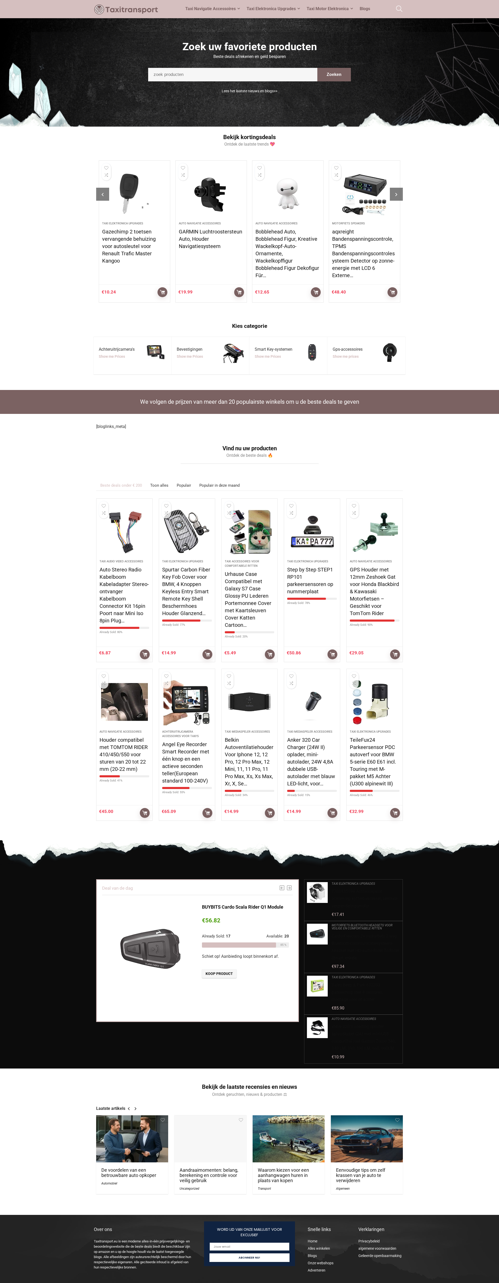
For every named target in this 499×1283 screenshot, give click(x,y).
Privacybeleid (369, 1241)
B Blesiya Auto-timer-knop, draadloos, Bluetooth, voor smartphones (363, 243)
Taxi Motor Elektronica (328, 8)
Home (312, 1241)
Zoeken (334, 74)
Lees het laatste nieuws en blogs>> (249, 91)
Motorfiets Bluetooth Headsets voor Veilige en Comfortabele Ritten (362, 926)
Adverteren (316, 1270)
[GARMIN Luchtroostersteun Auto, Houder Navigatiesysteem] (135, 193)
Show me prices (346, 356)
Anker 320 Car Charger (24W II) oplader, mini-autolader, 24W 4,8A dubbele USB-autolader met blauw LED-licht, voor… (311, 762)
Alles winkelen (319, 1248)
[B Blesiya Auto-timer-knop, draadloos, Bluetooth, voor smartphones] (365, 193)
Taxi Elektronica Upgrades (271, 8)
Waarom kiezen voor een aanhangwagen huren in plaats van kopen (283, 1175)
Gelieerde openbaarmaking (380, 1256)
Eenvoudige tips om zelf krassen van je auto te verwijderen (360, 1175)
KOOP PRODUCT (163, 292)
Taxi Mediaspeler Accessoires (247, 731)
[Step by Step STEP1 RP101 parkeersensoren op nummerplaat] (312, 531)
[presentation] (102, 194)
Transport (264, 1188)
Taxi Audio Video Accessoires (121, 561)
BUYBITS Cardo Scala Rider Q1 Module (242, 907)
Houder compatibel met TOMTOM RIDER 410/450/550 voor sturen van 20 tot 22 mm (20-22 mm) (124, 754)
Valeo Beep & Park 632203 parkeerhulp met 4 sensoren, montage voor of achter (357, 992)
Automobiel (109, 1183)
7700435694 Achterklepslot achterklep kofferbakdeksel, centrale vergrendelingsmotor (364, 898)
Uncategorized (189, 1188)
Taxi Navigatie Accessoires (210, 8)
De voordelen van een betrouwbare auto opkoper (128, 1173)
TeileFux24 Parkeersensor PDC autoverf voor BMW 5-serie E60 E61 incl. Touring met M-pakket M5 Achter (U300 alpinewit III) (373, 762)
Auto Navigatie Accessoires (124, 223)
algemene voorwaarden (377, 1248)
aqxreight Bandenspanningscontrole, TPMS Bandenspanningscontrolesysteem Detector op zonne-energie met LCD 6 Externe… (288, 253)
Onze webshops (320, 1263)
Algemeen (343, 1188)
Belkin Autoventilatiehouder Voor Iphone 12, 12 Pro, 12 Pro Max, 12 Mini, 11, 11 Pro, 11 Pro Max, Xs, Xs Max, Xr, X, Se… (249, 762)
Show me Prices (112, 356)
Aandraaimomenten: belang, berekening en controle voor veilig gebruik (209, 1175)
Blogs (365, 8)
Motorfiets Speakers (273, 223)
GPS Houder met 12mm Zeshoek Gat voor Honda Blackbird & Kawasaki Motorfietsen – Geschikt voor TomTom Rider (374, 591)
